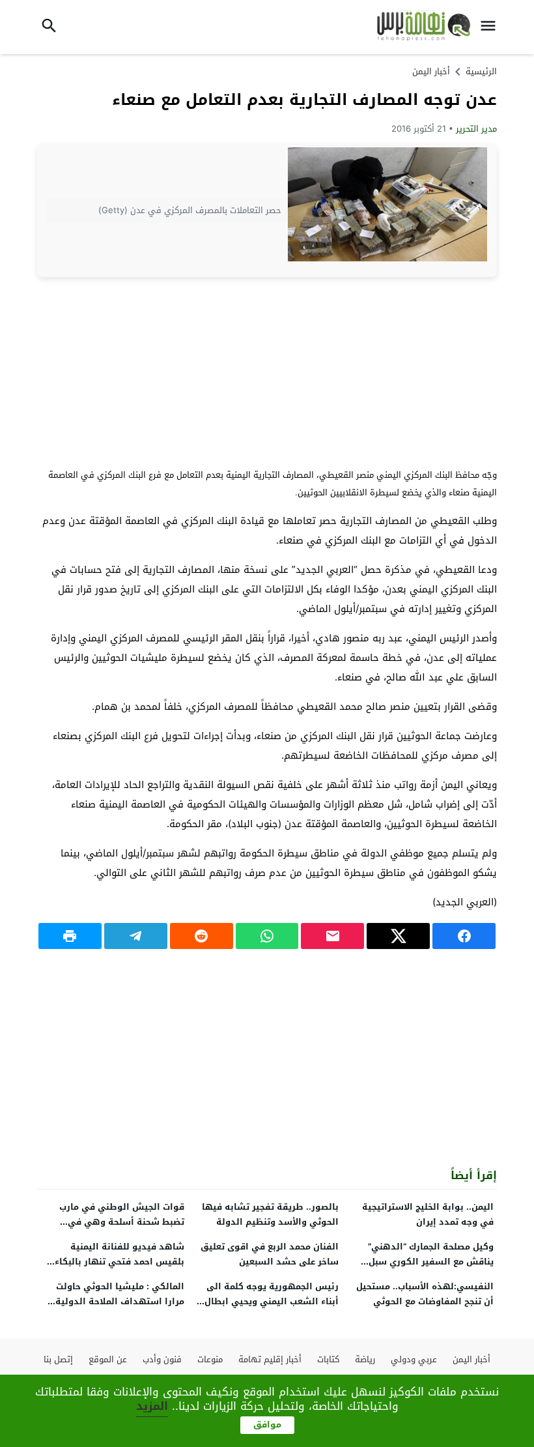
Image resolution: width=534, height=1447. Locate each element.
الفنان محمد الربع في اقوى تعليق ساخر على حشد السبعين (270, 1254)
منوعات (210, 1359)
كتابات (328, 1359)
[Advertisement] (267, 371)
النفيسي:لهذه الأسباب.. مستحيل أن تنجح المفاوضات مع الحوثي (425, 1293)
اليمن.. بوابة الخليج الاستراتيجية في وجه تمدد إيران (428, 1214)
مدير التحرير (476, 129)
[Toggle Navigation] (491, 27)
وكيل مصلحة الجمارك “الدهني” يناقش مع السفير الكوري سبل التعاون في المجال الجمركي (431, 1261)
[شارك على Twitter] (398, 936)
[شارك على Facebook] (464, 936)
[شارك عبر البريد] (332, 936)
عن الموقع (108, 1359)
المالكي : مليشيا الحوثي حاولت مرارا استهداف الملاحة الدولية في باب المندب (119, 1301)
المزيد (152, 1406)
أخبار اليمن (431, 71)
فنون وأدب (162, 1359)
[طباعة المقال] (70, 936)
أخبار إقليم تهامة (270, 1359)
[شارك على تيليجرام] (135, 936)
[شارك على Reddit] (201, 936)
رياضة (365, 1359)
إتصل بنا (58, 1359)
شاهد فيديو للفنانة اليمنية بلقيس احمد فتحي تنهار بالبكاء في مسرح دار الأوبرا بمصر (119, 1261)
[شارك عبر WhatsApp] (267, 936)
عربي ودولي (414, 1359)
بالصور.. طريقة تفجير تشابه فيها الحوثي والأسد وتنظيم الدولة (270, 1214)
